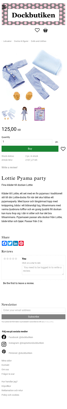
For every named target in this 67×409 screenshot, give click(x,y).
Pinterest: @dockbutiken (20, 353)
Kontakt (5, 365)
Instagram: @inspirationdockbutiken (26, 343)
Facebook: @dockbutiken (21, 337)
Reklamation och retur (12, 390)
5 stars (15, 258)
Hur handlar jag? (10, 381)
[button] (39, 30)
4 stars (13, 258)
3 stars (10, 258)
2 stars (7, 258)
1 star (4, 258)
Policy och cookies (10, 395)
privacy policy (48, 322)
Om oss (5, 369)
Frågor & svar (8, 374)
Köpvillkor (6, 386)
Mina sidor (7, 360)
